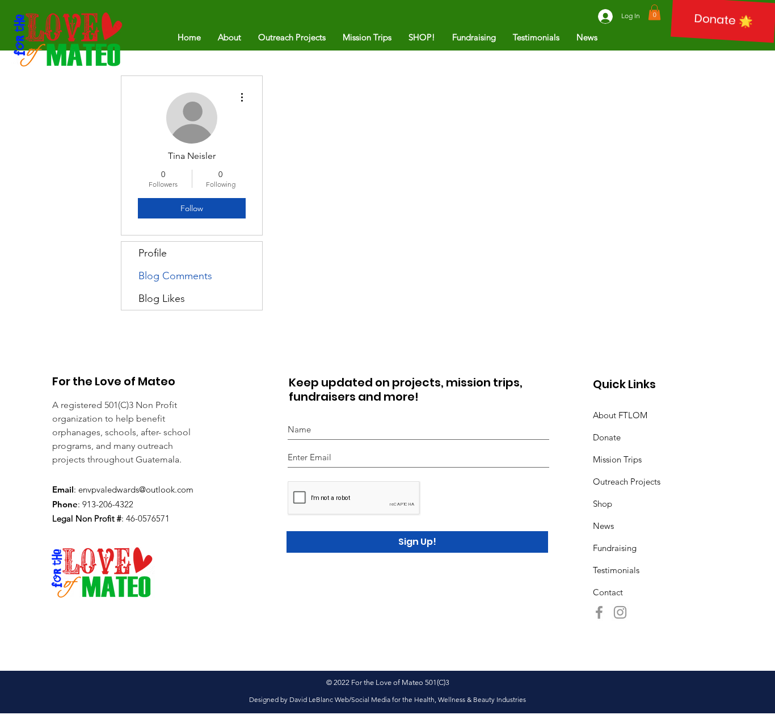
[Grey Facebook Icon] (599, 612)
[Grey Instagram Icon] (620, 612)
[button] (654, 12)
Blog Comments (175, 276)
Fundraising (615, 548)
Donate (607, 437)
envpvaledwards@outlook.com (135, 489)
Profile (152, 253)
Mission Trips (617, 459)
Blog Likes (161, 298)
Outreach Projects (626, 481)
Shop (602, 503)
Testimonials (616, 570)
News (603, 525)
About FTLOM (620, 415)
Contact (608, 592)
